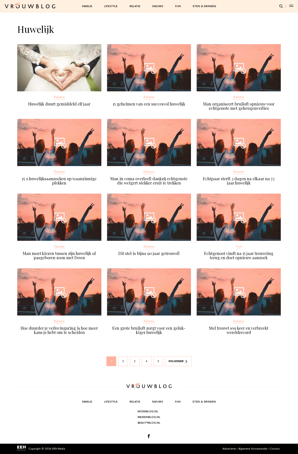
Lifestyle (111, 6)
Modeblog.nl (148, 411)
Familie (87, 6)
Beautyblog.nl (149, 422)
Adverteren (229, 449)
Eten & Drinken (204, 6)
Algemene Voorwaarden (252, 449)
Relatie (135, 6)
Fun (178, 6)
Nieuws (157, 6)
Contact (275, 449)
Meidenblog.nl (149, 417)
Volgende (176, 361)
